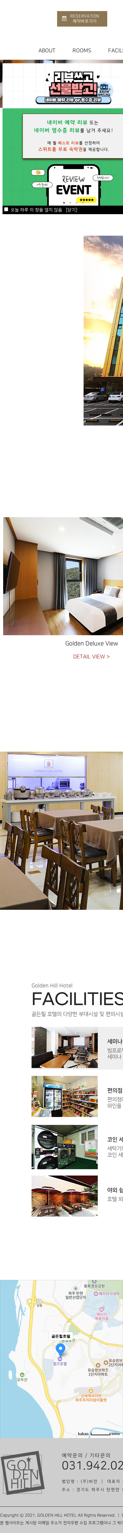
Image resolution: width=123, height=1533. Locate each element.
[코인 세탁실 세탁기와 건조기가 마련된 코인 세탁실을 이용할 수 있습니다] (65, 1127)
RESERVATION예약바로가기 (84, 18)
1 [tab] (64, 203)
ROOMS (82, 50)
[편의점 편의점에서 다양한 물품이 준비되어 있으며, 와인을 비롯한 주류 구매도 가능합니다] (65, 1078)
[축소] (115, 1358)
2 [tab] (70, 203)
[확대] (115, 1348)
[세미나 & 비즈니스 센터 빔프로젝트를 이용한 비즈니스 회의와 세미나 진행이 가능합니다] (65, 1029)
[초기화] (115, 1370)
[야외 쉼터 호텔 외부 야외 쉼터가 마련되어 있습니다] (65, 1178)
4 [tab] (83, 203)
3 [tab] (76, 203)
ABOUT (47, 50)
